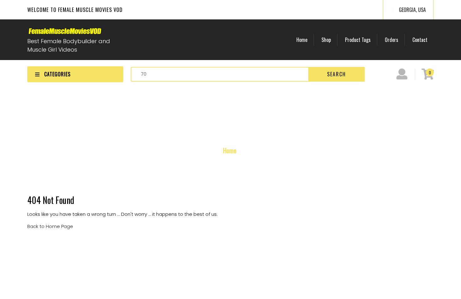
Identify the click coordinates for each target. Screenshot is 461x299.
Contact (419, 39)
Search (336, 74)
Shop (326, 39)
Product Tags (358, 39)
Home (301, 39)
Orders (391, 39)
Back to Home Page (50, 226)
